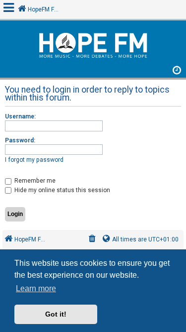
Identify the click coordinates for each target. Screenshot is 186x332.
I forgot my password (34, 159)
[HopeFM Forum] (93, 46)
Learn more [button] (36, 288)
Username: (20, 116)
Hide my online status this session (61, 190)
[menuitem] (92, 239)
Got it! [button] (55, 314)
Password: (20, 140)
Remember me (34, 180)
